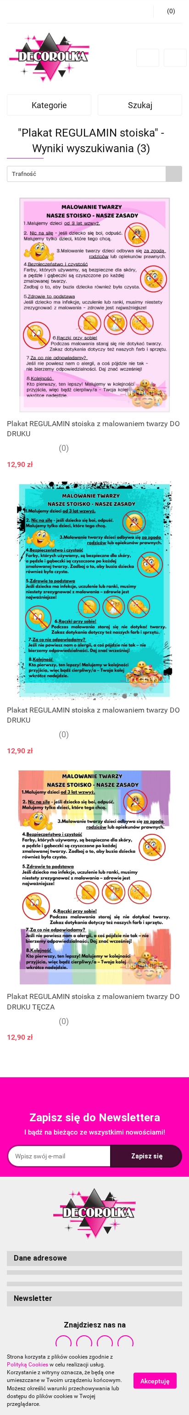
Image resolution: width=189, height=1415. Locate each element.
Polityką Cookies (27, 1364)
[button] (94, 1258)
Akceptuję (155, 1381)
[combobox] (94, 174)
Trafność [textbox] (24, 173)
